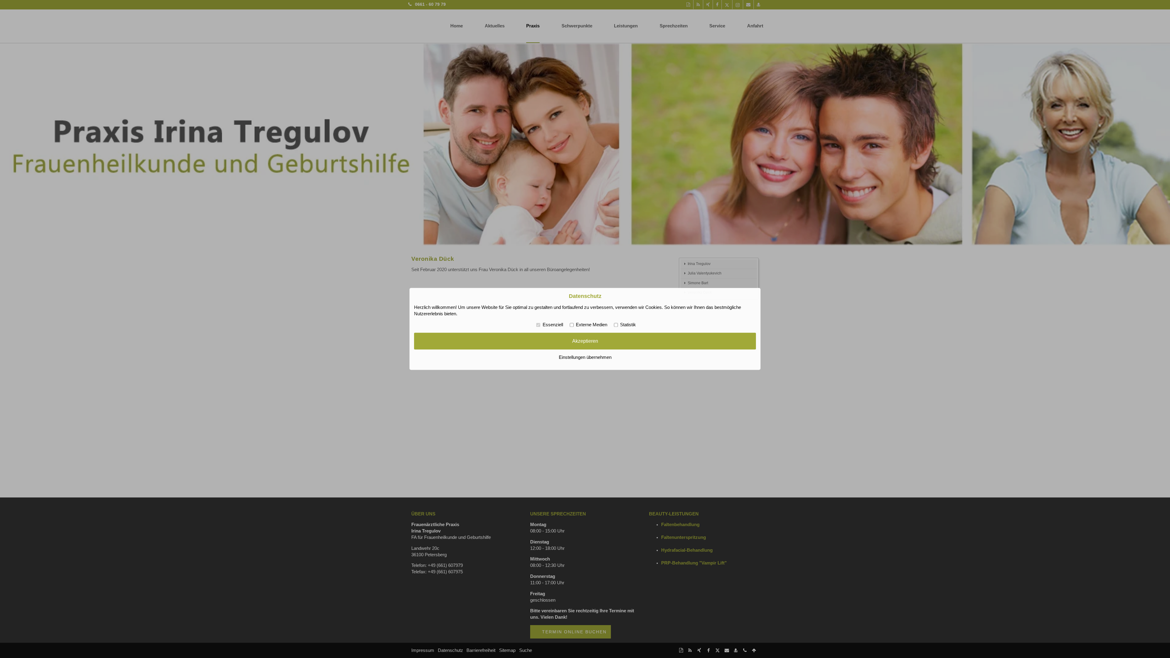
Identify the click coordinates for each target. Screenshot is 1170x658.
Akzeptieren (585, 341)
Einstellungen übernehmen (585, 357)
